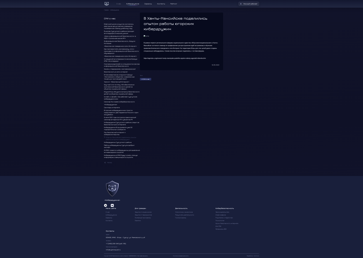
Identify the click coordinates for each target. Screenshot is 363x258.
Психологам (220, 220)
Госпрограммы (180, 218)
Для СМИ (218, 226)
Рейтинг (173, 4)
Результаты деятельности (184, 215)
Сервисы (148, 4)
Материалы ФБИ (221, 229)
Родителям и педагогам (224, 218)
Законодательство (222, 212)
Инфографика (221, 215)
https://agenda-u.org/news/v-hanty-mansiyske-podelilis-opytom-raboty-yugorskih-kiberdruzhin (175, 58)
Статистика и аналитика (184, 212)
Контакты (161, 4)
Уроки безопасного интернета (227, 223)
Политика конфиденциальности (180, 255)
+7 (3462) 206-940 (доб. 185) (116, 243)
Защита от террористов (143, 215)
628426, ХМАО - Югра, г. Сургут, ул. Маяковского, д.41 (125, 237)
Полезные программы (143, 218)
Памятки (138, 220)
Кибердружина (132, 4)
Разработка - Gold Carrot (253, 255)
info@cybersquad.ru (113, 250)
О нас (108, 212)
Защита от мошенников (143, 212)
